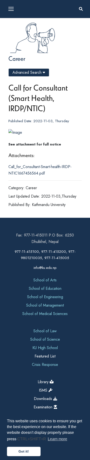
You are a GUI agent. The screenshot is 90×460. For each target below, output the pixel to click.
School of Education (45, 288)
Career (16, 58)
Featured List (45, 356)
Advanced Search (27, 72)
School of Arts (45, 280)
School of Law (45, 331)
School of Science (45, 339)
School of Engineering (45, 297)
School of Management (45, 305)
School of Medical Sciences (45, 313)
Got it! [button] (23, 451)
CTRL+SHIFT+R (32, 439)
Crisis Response (45, 364)
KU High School (45, 348)
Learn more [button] (57, 439)
